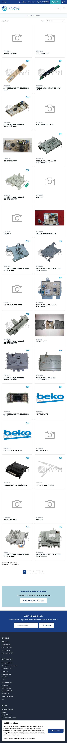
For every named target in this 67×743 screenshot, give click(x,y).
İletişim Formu (6, 650)
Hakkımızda (5, 642)
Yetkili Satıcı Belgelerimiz (9, 717)
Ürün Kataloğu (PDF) (7, 653)
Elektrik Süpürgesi (7, 682)
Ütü (3, 699)
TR (64, 2)
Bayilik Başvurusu (7, 647)
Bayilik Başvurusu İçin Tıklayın (33, 600)
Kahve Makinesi (6, 688)
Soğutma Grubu (6, 674)
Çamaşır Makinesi (7, 663)
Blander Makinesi (7, 691)
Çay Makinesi (5, 693)
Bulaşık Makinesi (6, 668)
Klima (3, 679)
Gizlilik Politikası (30, 738)
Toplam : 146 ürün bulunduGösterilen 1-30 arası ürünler (10, 563)
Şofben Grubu (6, 685)
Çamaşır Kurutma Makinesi (9, 665)
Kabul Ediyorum (56, 731)
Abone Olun (47, 625)
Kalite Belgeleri (6, 644)
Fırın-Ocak (5, 677)
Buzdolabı (5, 671)
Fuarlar (4, 712)
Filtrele (7, 21)
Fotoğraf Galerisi (7, 715)
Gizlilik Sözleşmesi (7, 709)
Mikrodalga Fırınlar (7, 696)
